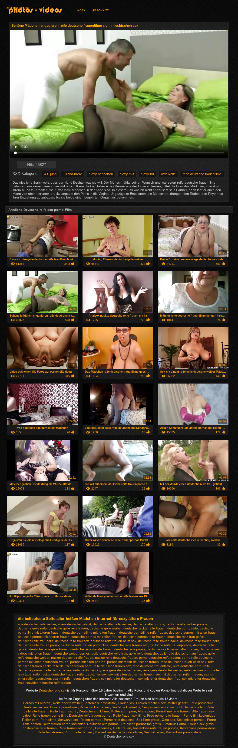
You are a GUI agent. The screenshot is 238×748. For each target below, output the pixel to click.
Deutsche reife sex (17, 8)
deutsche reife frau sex (72, 641)
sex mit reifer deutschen (118, 678)
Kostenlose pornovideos (197, 728)
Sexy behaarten (101, 174)
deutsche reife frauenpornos (170, 645)
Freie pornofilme (201, 703)
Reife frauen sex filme (129, 715)
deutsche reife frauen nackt (158, 641)
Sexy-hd (147, 174)
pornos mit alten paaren (87, 662)
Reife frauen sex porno (76, 728)
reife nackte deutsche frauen (54, 674)
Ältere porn (146, 711)
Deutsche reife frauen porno (90, 715)
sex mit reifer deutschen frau (159, 678)
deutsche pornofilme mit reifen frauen (89, 632)
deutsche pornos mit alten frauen (193, 632)
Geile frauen (122, 728)
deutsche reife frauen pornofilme (85, 645)
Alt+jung (50, 174)
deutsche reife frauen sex (129, 645)
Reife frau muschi (63, 711)
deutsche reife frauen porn (199, 641)
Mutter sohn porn (123, 711)
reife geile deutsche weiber (162, 670)
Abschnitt (100, 10)
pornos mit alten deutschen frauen (43, 662)
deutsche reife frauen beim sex (113, 641)
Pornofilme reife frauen (173, 711)
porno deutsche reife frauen (159, 657)
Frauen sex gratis (201, 724)
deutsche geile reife (32, 628)
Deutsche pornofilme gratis (141, 724)
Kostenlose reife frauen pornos (155, 728)
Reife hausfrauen (50, 732)
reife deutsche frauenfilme (202, 174)
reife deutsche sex (57, 670)
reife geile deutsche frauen (121, 670)
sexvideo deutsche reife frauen (48, 683)
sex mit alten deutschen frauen (131, 674)
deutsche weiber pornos (72, 653)
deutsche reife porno (129, 649)
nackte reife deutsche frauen (116, 657)
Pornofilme (48, 720)
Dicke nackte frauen (95, 707)
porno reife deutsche (197, 657)
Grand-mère (72, 174)
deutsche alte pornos (148, 624)
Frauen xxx (126, 703)
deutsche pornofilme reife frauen (143, 632)
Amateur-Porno (174, 724)
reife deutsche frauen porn (72, 666)
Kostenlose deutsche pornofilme (118, 732)
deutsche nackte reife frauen (144, 628)
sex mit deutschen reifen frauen (178, 674)
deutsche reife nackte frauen (91, 649)
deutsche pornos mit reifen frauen (96, 637)
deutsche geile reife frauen (68, 628)
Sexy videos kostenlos (158, 707)
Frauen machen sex (151, 703)
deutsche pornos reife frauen (144, 637)
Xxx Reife (168, 174)
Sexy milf (127, 174)
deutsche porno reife (182, 628)
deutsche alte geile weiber (112, 624)
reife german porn (197, 670)
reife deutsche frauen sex (112, 666)
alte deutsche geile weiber (37, 624)
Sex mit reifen (154, 732)
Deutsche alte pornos (103, 724)
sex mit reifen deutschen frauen (76, 678)
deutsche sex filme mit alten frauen (172, 649)
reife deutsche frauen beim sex (183, 662)
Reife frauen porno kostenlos (64, 724)
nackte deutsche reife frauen (72, 657)
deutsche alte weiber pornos (186, 624)
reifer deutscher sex (91, 674)
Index (81, 10)
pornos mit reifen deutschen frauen (133, 662)
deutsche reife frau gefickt (186, 637)
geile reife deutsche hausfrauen (183, 653)
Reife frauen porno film (50, 715)
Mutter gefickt (178, 703)
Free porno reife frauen (164, 715)
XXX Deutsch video (190, 707)
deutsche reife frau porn (35, 641)
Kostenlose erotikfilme (100, 703)
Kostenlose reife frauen (40, 728)
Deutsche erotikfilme (94, 711)
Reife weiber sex (36, 707)
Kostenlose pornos (191, 720)
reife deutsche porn (187, 666)
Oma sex (168, 720)
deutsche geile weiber (106, 628)
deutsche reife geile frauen (49, 649)
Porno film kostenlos (198, 715)
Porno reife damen (79, 732)
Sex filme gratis (148, 720)
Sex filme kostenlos (126, 707)
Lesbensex (103, 728)
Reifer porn (30, 720)
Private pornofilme (64, 707)
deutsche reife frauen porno (38, 645)
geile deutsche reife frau (109, 653)
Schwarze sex (68, 720)
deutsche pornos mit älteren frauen (43, 637)
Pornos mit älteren (37, 703)
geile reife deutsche (143, 653)
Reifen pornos (91, 720)
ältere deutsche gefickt (74, 624)
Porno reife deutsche (119, 720)
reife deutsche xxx (86, 670)
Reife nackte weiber (67, 703)
